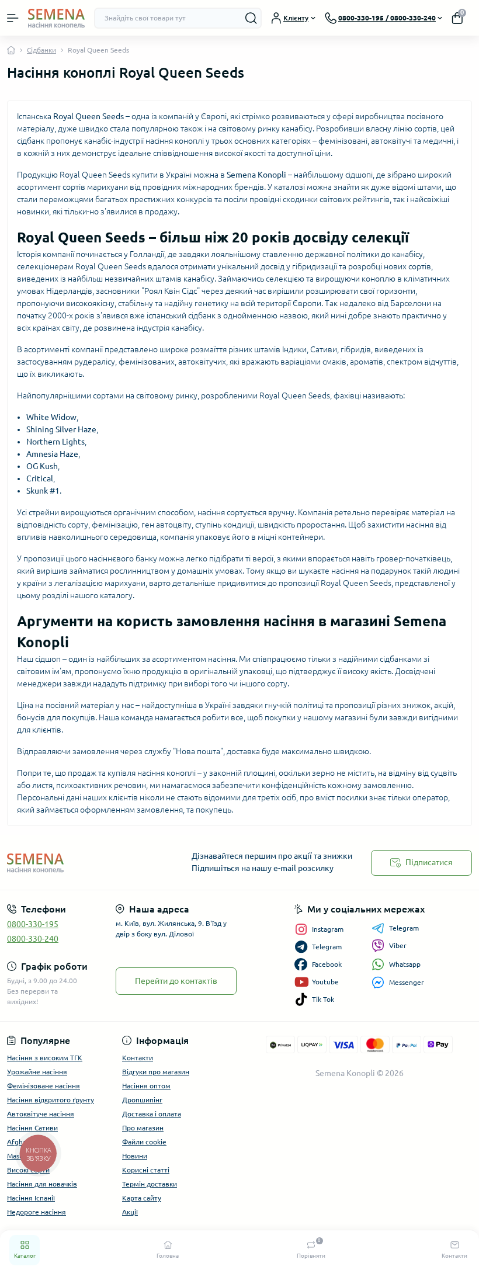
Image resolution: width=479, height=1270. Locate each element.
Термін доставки (149, 1184)
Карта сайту (141, 1198)
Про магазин (143, 1128)
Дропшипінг (142, 1100)
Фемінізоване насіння (43, 1085)
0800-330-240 (32, 938)
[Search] (251, 18)
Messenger (406, 982)
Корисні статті (145, 1170)
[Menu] (13, 18)
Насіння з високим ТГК (44, 1057)
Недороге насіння (36, 1212)
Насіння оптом (146, 1085)
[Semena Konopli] (79, 862)
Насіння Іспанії (31, 1198)
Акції (130, 1212)
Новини (134, 1156)
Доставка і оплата (151, 1114)
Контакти (137, 1057)
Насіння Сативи (32, 1128)
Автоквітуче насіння (40, 1114)
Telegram (404, 928)
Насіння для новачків (42, 1184)
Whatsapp (405, 964)
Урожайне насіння (37, 1071)
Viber (398, 945)
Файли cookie (144, 1142)
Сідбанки (41, 50)
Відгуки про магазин (155, 1071)
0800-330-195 (32, 924)
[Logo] (56, 18)
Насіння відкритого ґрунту (50, 1100)
